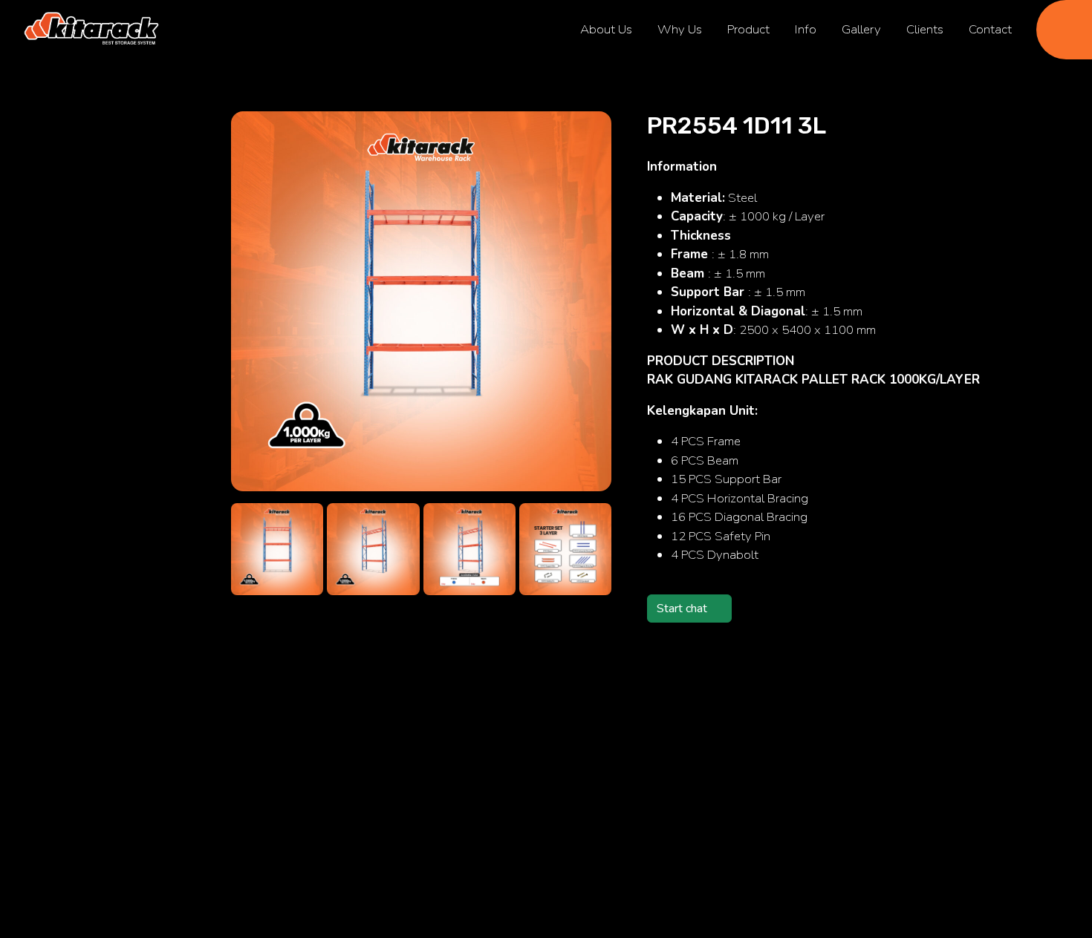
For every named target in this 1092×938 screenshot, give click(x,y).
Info (805, 29)
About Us (606, 29)
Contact (990, 29)
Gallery (861, 29)
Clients (924, 29)
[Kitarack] (91, 29)
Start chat (682, 608)
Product (748, 29)
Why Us (679, 29)
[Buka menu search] (1064, 29)
